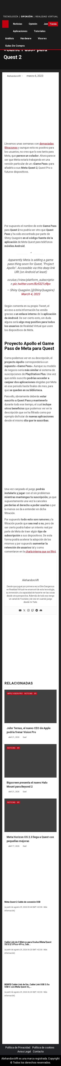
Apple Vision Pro (15, 693)
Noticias (17, 23)
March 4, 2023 (30, 294)
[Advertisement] (30, 110)
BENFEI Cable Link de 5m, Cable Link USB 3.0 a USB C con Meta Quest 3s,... (26, 985)
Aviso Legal (24, 1051)
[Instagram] (28, 610)
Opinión (33, 23)
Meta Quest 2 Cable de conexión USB (22, 902)
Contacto (38, 1051)
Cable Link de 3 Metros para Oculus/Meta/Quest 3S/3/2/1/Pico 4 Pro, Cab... (27, 943)
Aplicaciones (20, 31)
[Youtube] (20, 610)
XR (35, 693)
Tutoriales (39, 31)
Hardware (25, 38)
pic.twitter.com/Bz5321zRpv (31, 284)
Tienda (53, 24)
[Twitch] (32, 610)
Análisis (9, 38)
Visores (42, 38)
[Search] (45, 24)
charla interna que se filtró (40, 551)
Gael (25, 737)
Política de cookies (43, 1047)
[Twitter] (24, 610)
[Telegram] (36, 610)
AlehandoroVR (14, 76)
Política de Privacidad (17, 1047)
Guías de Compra (15, 45)
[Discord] (41, 610)
